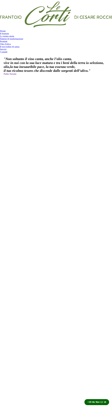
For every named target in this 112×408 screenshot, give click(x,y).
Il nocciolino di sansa (9, 47)
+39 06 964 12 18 (96, 402)
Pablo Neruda (10, 74)
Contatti (3, 52)
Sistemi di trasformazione (11, 39)
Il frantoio (4, 33)
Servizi (3, 49)
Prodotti (3, 41)
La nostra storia (7, 36)
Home (3, 31)
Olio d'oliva (5, 44)
